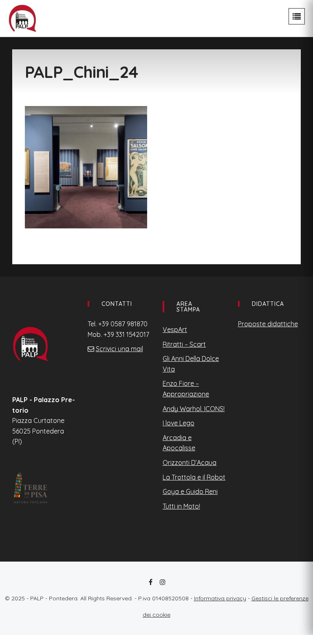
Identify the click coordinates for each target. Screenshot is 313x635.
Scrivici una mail (119, 349)
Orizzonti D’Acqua (189, 462)
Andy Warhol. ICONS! (194, 409)
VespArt (175, 329)
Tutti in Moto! (181, 506)
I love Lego (178, 423)
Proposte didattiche (268, 324)
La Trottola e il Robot (194, 477)
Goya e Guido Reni (190, 491)
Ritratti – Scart (184, 344)
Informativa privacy (220, 598)
